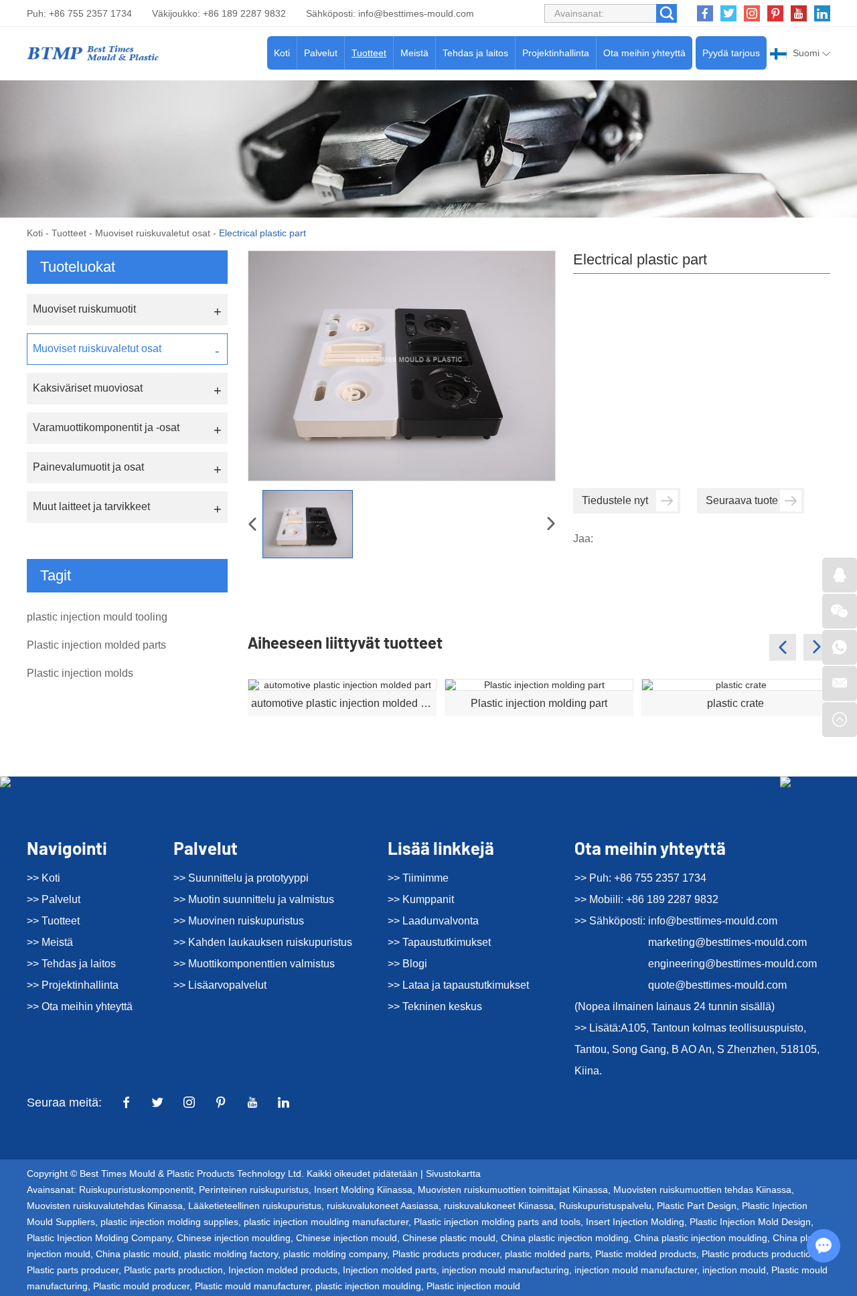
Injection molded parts (390, 1270)
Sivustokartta (453, 1173)
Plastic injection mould (473, 1286)
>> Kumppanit (421, 899)
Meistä (414, 53)
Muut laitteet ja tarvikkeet (91, 506)
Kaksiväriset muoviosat (88, 388)
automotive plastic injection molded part (344, 703)
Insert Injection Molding (635, 1221)
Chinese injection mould (346, 1237)
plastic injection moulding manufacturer (326, 1221)
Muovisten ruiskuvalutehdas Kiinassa (105, 1205)
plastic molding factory (231, 1253)
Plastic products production (759, 1253)
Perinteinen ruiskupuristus (254, 1189)
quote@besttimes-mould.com (717, 985)
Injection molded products (282, 1270)
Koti (282, 53)
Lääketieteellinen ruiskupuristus (254, 1205)
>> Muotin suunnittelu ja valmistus (253, 899)
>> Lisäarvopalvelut (219, 985)
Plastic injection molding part (539, 703)
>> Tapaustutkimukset (439, 942)
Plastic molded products (645, 1253)
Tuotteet (369, 53)
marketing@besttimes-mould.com (727, 942)
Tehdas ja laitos (475, 53)
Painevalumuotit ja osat (88, 467)
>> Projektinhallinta (73, 985)
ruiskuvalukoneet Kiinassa (499, 1205)
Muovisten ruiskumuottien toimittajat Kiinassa (513, 1189)
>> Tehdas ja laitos (71, 963)
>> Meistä (50, 942)
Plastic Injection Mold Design (750, 1221)
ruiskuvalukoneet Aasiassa (383, 1205)
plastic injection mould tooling (97, 617)
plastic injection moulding (368, 1286)
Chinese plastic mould (448, 1237)
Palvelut (320, 53)
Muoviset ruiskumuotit (84, 309)
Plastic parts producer (73, 1270)
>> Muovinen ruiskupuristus (238, 920)
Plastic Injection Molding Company (99, 1237)
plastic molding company (335, 1253)
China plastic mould (137, 1253)
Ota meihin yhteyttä (644, 53)
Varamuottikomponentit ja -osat (106, 427)
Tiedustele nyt (615, 500)
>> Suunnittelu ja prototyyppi (241, 878)
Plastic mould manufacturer (252, 1286)
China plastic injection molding (565, 1237)
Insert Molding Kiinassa (363, 1189)
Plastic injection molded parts (96, 645)
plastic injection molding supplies (169, 1221)
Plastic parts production (173, 1270)
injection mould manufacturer (635, 1270)
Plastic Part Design (696, 1205)
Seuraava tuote (742, 500)
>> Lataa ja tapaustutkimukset (458, 985)
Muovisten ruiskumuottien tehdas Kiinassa (702, 1189)
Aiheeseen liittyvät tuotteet (345, 642)
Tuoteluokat (77, 266)
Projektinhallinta (555, 53)
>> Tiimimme (418, 878)
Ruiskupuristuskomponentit (136, 1189)
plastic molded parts (547, 1253)
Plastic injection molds (80, 673)
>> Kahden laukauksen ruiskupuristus (262, 942)
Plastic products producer (445, 1253)
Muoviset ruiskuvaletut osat (152, 233)
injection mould (734, 1270)
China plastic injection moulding (700, 1237)
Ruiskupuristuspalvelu (605, 1205)
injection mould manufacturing (505, 1270)
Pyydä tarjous (731, 53)
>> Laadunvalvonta (433, 920)
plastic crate (735, 703)
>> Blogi (407, 963)
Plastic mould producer (141, 1286)
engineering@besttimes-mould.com (732, 963)
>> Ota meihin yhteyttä (80, 1006)
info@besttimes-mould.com (416, 13)
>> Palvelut (53, 899)
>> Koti (43, 878)
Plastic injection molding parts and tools (497, 1221)
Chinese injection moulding (234, 1237)
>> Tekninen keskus (435, 1006)
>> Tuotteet (53, 920)
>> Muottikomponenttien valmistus (254, 963)
